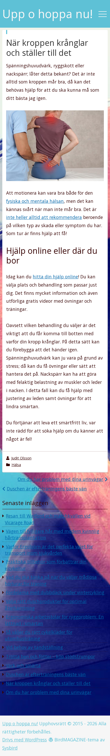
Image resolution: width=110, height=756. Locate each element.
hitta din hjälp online (55, 277)
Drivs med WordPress (24, 740)
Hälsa (16, 464)
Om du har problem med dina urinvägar (60, 479)
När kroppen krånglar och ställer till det (48, 683)
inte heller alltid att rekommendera (44, 217)
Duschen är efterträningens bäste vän (47, 489)
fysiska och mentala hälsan (35, 201)
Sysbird (10, 748)
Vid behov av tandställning (34, 647)
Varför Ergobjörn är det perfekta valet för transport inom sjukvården (49, 549)
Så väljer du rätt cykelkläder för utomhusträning (38, 635)
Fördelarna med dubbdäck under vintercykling (55, 592)
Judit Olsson (21, 458)
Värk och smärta (23, 665)
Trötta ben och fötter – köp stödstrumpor (50, 656)
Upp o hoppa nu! (47, 14)
